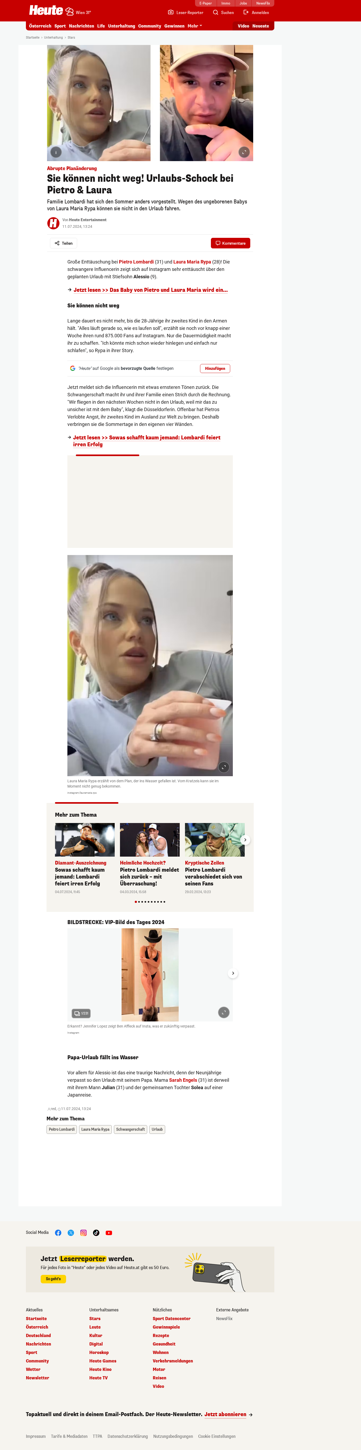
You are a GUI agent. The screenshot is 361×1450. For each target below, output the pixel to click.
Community (149, 26)
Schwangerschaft (130, 1129)
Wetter (33, 1369)
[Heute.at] (46, 10)
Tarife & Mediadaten (69, 1436)
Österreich (40, 26)
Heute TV (98, 1378)
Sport (60, 26)
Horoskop (99, 1352)
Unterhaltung (121, 26)
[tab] (136, 902)
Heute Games (102, 1361)
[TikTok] (96, 1232)
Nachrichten (38, 1344)
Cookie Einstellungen (216, 1436)
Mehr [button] (193, 26)
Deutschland (38, 1335)
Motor (159, 1369)
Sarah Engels (183, 1080)
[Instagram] (83, 1232)
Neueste (260, 26)
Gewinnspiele (166, 1327)
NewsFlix (224, 1318)
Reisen (159, 1378)
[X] (71, 1232)
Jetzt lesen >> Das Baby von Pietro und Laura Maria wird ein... (151, 290)
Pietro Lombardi (136, 262)
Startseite (32, 37)
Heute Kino (100, 1369)
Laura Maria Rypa (192, 262)
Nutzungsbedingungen (173, 1436)
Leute (95, 1327)
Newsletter (37, 1378)
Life (101, 26)
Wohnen (161, 1352)
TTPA (97, 1436)
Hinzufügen (215, 368)
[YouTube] (109, 1232)
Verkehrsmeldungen (173, 1361)
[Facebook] (58, 1232)
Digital (96, 1344)
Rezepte (161, 1335)
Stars (71, 37)
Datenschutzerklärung (128, 1436)
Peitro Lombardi (62, 1129)
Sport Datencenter (172, 1318)
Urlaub (157, 1129)
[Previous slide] (55, 840)
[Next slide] (245, 840)
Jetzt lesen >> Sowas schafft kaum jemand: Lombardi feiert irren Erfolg (146, 441)
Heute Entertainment (88, 219)
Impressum (36, 1436)
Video (243, 26)
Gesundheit (164, 1344)
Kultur (95, 1335)
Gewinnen (174, 26)
